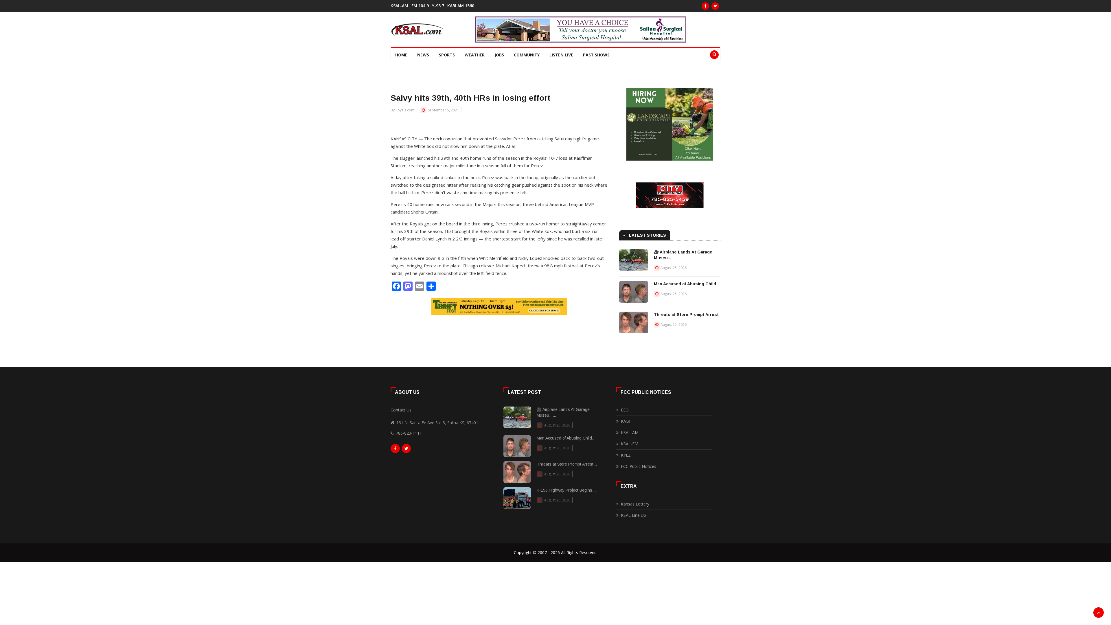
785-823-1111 (409, 433)
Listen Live (561, 55)
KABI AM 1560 (460, 6)
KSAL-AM (399, 6)
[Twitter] (715, 6)
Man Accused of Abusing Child (685, 284)
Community (527, 55)
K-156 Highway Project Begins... (566, 490)
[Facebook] (705, 6)
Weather (475, 55)
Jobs (499, 55)
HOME (401, 55)
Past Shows (596, 55)
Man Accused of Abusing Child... (566, 438)
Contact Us (401, 410)
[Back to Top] (1098, 612)
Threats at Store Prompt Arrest (686, 314)
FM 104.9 (420, 6)
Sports (447, 55)
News (423, 55)
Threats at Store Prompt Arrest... (567, 464)
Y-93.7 (438, 6)
